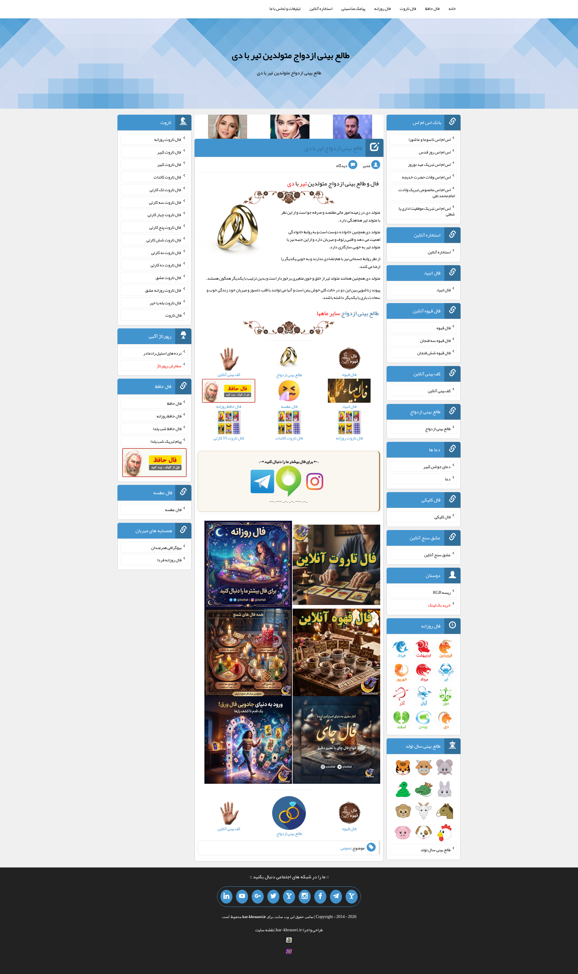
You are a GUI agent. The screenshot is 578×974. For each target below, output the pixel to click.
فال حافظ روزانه (169, 416)
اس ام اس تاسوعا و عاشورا (430, 139)
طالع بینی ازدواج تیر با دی (333, 148)
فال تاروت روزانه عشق (163, 290)
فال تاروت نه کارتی (166, 252)
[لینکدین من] (226, 897)
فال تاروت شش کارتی (164, 240)
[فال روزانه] (248, 566)
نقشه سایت (264, 930)
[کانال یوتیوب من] (242, 897)
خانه (452, 8)
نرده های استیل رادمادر (162, 353)
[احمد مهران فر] (352, 128)
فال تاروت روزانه (168, 139)
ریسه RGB (442, 592)
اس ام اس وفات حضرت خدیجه (426, 177)
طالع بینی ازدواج (348, 313)
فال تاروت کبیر (169, 151)
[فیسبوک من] (320, 897)
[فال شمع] (248, 654)
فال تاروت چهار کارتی (165, 214)
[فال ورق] (248, 741)
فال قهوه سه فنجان (435, 340)
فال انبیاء (443, 290)
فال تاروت (408, 8)
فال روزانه (382, 8)
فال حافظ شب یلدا (167, 428)
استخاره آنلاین (320, 8)
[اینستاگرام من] (305, 897)
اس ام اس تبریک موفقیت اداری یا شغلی (427, 211)
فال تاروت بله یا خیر (166, 302)
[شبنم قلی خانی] (227, 128)
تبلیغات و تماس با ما (284, 8)
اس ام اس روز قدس (435, 151)
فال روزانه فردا (169, 560)
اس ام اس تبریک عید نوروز (429, 164)
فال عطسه (173, 509)
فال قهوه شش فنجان (434, 353)
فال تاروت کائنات (168, 177)
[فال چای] (336, 741)
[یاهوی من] (352, 897)
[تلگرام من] (336, 897)
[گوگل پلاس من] (258, 897)
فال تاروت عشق (169, 277)
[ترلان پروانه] (289, 128)
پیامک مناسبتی (353, 8)
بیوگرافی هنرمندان (166, 547)
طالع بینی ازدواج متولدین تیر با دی (291, 55)
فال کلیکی (442, 517)
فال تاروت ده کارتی (166, 265)
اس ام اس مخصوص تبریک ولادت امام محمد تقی (426, 192)
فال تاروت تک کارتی (166, 189)
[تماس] (289, 897)
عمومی (345, 848)
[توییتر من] (273, 897)
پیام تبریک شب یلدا (166, 441)
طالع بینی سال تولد (436, 849)
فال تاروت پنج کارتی (165, 227)
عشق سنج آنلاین (437, 554)
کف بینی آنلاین (439, 390)
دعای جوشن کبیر (437, 466)
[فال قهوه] (336, 654)
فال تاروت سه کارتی (165, 202)
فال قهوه (444, 328)
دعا (448, 479)
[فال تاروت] (336, 566)
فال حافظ (432, 8)
